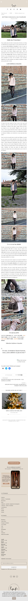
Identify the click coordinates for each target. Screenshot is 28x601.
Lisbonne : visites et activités (7, 505)
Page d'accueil (4, 13)
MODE (11, 13)
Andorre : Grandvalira (5, 499)
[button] (14, 29)
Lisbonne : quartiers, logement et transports (10, 503)
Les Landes (3, 524)
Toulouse (3, 532)
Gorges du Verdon (5, 522)
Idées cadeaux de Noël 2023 (14, 410)
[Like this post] (16, 374)
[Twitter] (11, 9)
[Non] (25, 596)
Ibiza (2, 502)
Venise (2, 512)
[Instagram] (14, 9)
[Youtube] (14, 576)
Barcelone (3, 500)
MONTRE (16, 338)
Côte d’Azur (3, 521)
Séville (2, 510)
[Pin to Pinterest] (20, 374)
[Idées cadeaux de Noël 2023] (14, 401)
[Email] (20, 9)
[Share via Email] (21, 374)
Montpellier (3, 529)
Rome (2, 508)
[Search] (26, 2)
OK (14, 598)
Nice (2, 531)
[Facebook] (7, 9)
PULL (24, 335)
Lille (2, 526)
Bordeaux (3, 519)
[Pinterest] (17, 9)
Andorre (3, 497)
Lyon (2, 527)
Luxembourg (4, 507)
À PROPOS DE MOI (14, 463)
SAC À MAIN (4, 338)
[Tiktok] (17, 576)
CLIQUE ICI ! (14, 567)
